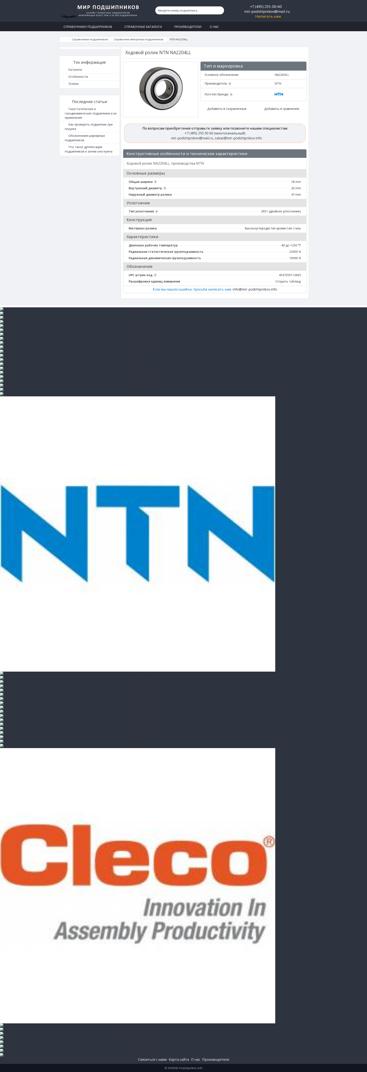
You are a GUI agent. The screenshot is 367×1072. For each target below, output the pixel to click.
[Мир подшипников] (100, 10)
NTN (278, 83)
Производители (215, 1059)
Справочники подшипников (90, 39)
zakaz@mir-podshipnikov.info (238, 138)
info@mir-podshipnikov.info (255, 289)
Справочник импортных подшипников (138, 39)
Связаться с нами (152, 1059)
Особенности (78, 77)
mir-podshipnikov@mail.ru (267, 11)
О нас (195, 1059)
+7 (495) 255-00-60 (266, 6)
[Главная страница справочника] (64, 39)
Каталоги (75, 70)
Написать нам (268, 16)
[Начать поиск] (220, 10)
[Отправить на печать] (301, 154)
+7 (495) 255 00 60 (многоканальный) (215, 133)
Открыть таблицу (288, 281)
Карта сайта (179, 1059)
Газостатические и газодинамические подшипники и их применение (91, 113)
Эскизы (73, 84)
